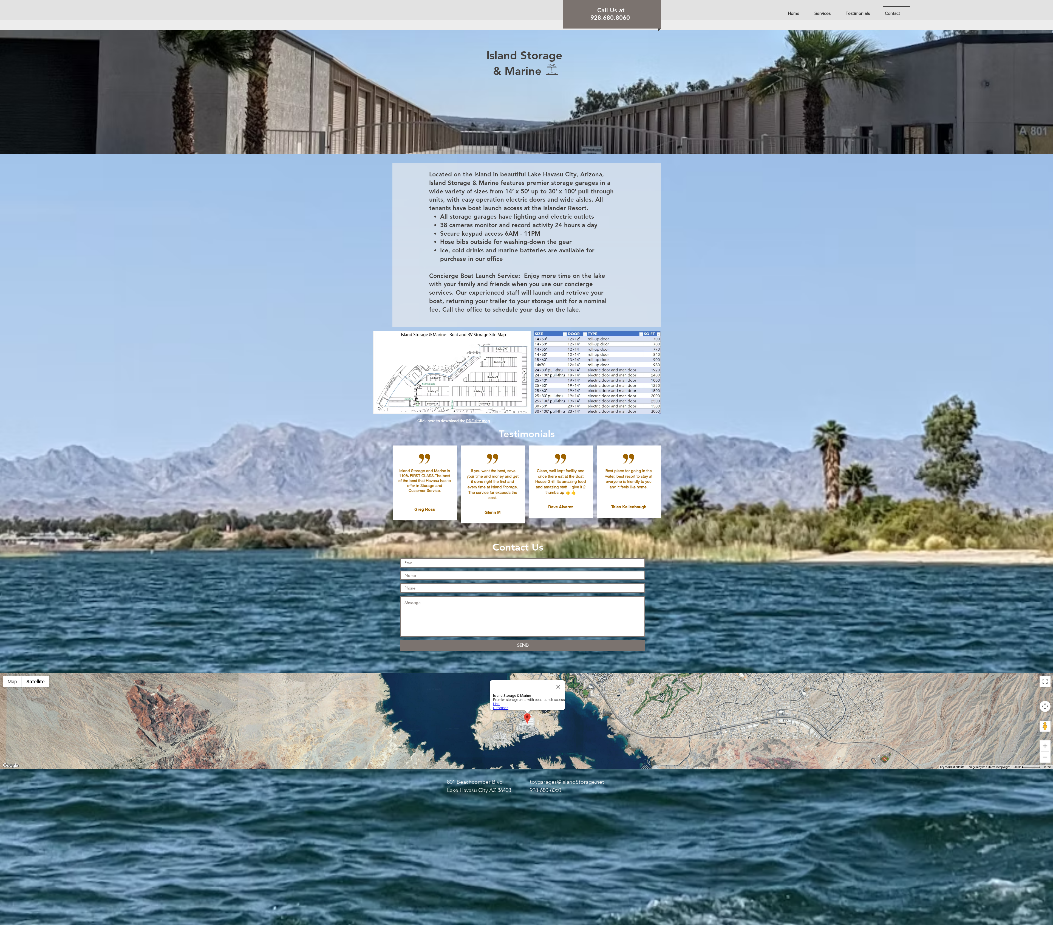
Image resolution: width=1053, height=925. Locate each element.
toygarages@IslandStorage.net (567, 782)
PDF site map (478, 421)
